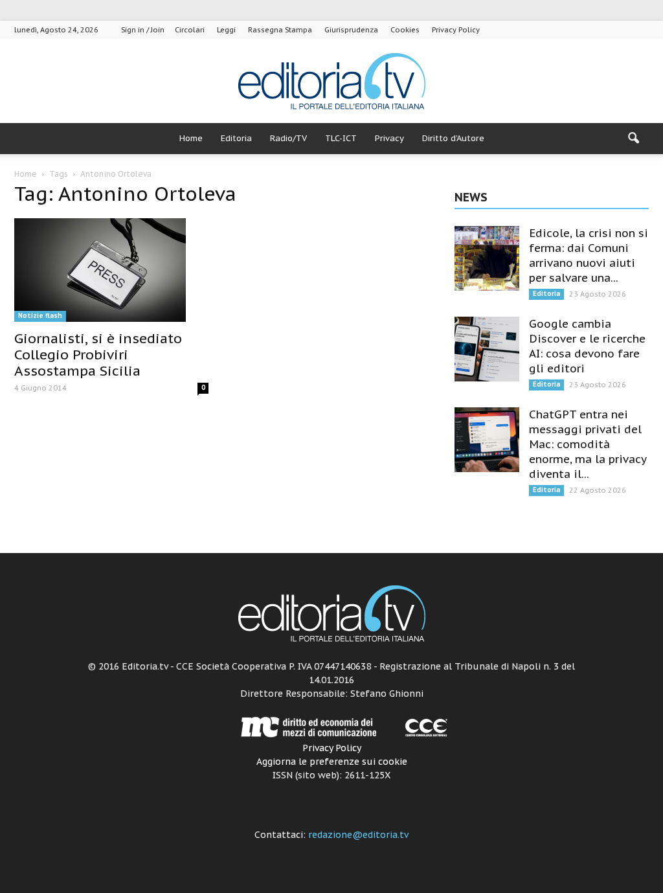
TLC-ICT (341, 138)
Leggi (226, 29)
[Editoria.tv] (331, 82)
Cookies (405, 29)
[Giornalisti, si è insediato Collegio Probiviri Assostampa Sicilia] (111, 270)
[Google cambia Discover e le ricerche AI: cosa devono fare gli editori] (487, 349)
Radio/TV (288, 138)
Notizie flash (40, 315)
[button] (633, 138)
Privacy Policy (456, 29)
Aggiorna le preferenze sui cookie (331, 761)
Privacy (389, 138)
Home (191, 138)
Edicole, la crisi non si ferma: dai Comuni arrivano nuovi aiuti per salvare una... (588, 255)
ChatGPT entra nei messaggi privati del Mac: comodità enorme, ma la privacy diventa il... (587, 444)
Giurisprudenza (351, 29)
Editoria (236, 138)
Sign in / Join (142, 29)
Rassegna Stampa (280, 29)
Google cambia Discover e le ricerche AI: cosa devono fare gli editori (587, 346)
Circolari (190, 29)
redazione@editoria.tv (358, 835)
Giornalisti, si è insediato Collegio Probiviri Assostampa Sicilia (98, 354)
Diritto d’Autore (453, 138)
